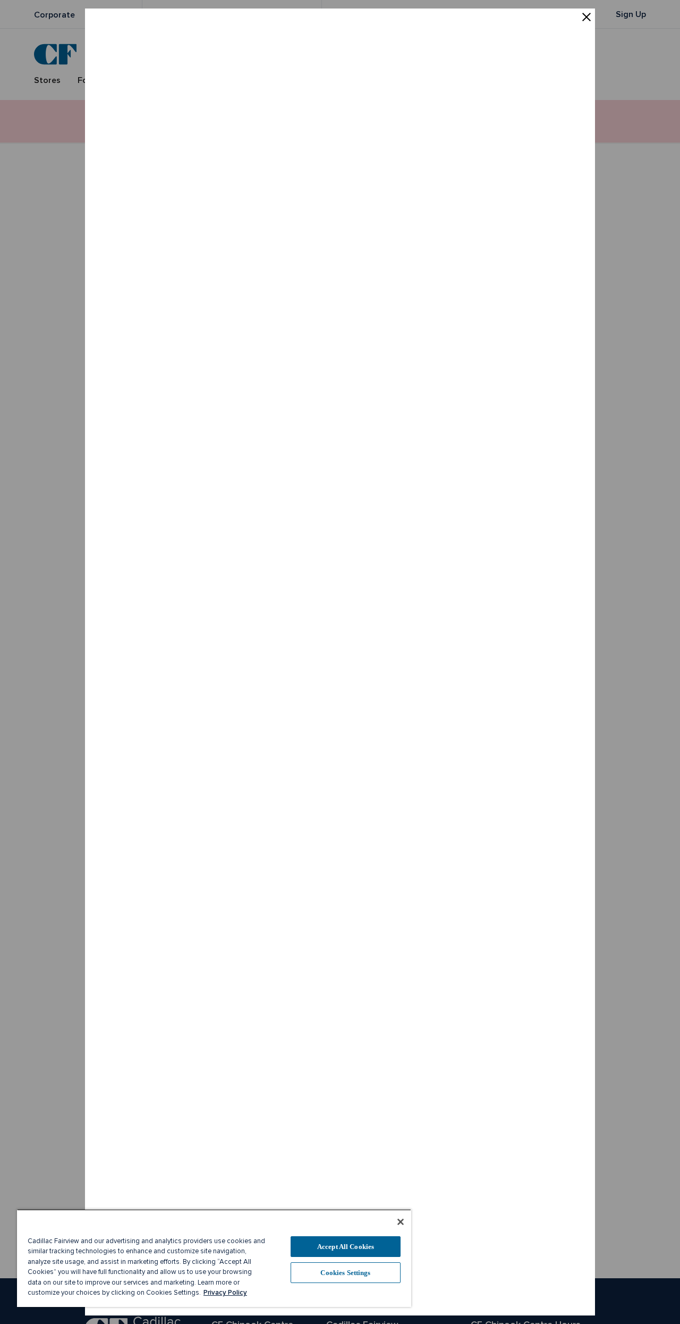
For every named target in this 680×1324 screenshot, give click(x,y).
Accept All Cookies (345, 1247)
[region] (214, 1258)
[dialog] (340, 662)
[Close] (400, 1222)
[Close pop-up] (586, 18)
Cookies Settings (345, 1273)
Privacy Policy (225, 1292)
